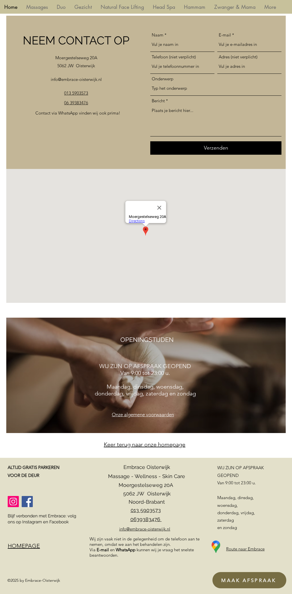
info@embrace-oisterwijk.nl (76, 79)
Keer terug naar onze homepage (144, 444)
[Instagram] (13, 501)
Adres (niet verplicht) (238, 57)
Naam (157, 35)
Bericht (158, 101)
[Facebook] (27, 501)
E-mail (225, 35)
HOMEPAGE (24, 545)
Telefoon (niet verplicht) (174, 57)
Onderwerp (162, 79)
